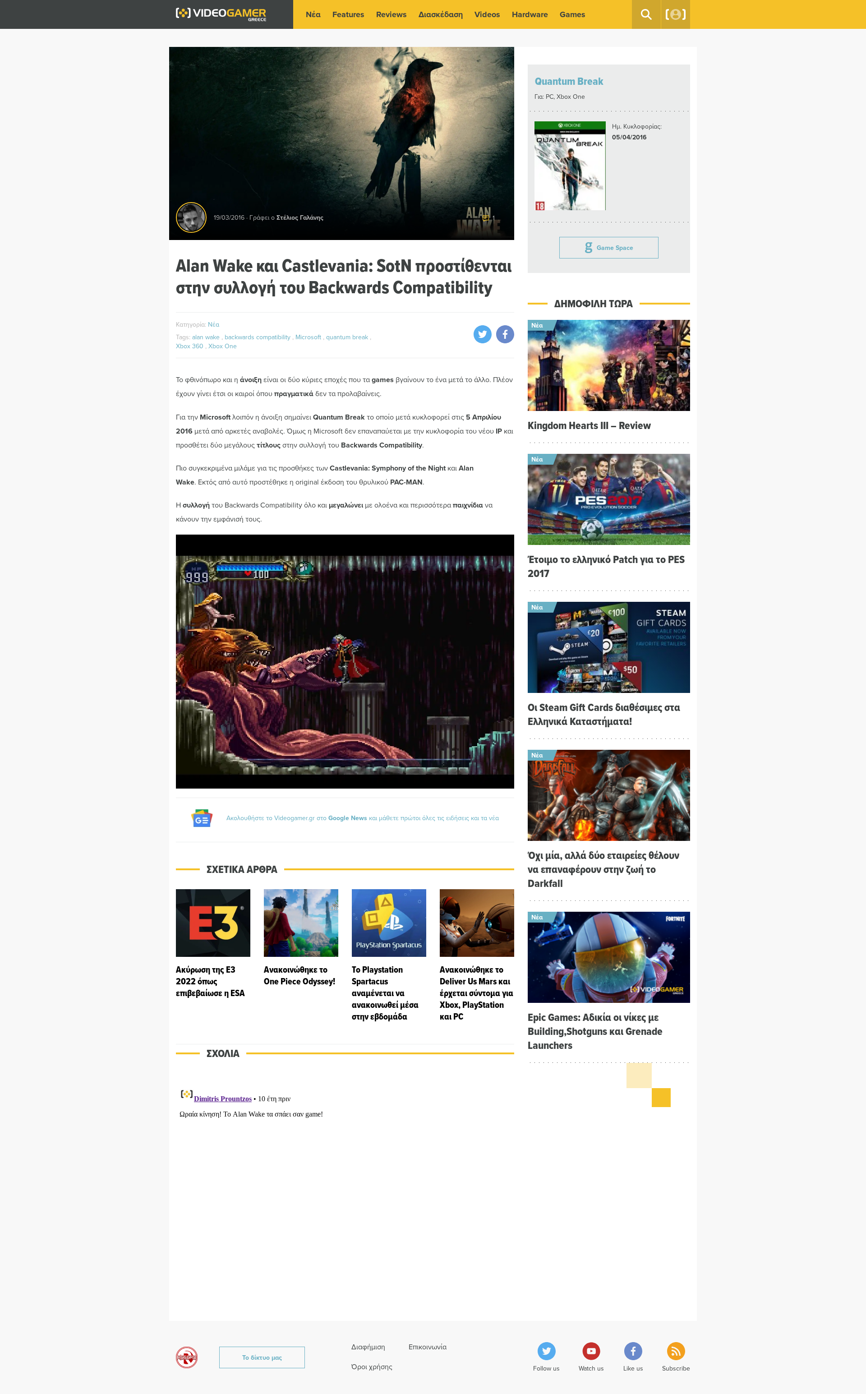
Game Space (615, 247)
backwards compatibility (258, 337)
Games (572, 14)
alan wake (206, 337)
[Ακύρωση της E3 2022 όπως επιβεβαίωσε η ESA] (213, 955)
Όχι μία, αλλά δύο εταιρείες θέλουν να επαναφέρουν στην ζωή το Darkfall (603, 869)
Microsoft (309, 337)
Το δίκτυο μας (262, 1357)
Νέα (313, 14)
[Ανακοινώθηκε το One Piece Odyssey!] (301, 955)
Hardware (530, 14)
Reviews (391, 14)
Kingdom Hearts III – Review (589, 425)
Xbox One (222, 346)
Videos (487, 14)
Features (348, 14)
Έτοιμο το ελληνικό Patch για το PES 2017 (606, 566)
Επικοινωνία (428, 1347)
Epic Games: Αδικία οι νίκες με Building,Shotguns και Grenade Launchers (595, 1031)
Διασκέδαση (441, 14)
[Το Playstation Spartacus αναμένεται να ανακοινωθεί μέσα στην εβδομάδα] (389, 955)
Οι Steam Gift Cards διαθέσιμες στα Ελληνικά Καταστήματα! (604, 714)
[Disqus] (345, 1196)
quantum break (348, 337)
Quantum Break (569, 81)
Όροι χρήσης (371, 1366)
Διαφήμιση (368, 1347)
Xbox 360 (190, 346)
